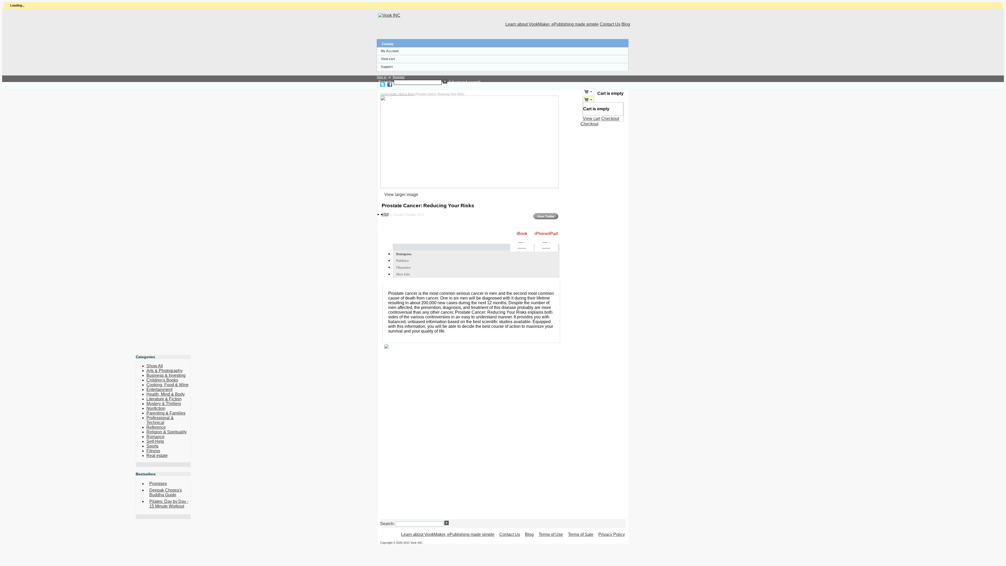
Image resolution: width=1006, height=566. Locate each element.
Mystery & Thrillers (163, 403)
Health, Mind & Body (401, 94)
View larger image (401, 194)
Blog (625, 24)
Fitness (153, 451)
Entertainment (159, 389)
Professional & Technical (160, 420)
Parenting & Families (165, 413)
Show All (154, 366)
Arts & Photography (164, 370)
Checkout (610, 118)
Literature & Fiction (164, 399)
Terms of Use (551, 534)
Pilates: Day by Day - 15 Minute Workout (168, 503)
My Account (390, 51)
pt (387, 214)
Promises (158, 483)
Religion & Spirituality (166, 432)
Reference (156, 427)
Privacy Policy (611, 534)
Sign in (382, 77)
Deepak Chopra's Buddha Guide (165, 492)
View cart (388, 59)
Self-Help (155, 441)
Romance (155, 436)
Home (384, 94)
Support (387, 67)
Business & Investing (165, 375)
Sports (152, 446)
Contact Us (610, 24)
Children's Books (162, 380)
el (383, 214)
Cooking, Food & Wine (167, 385)
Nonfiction (155, 408)
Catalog (387, 44)
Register (399, 77)
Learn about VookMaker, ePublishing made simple (552, 24)
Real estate (157, 455)
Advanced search (464, 82)
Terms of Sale (580, 534)
